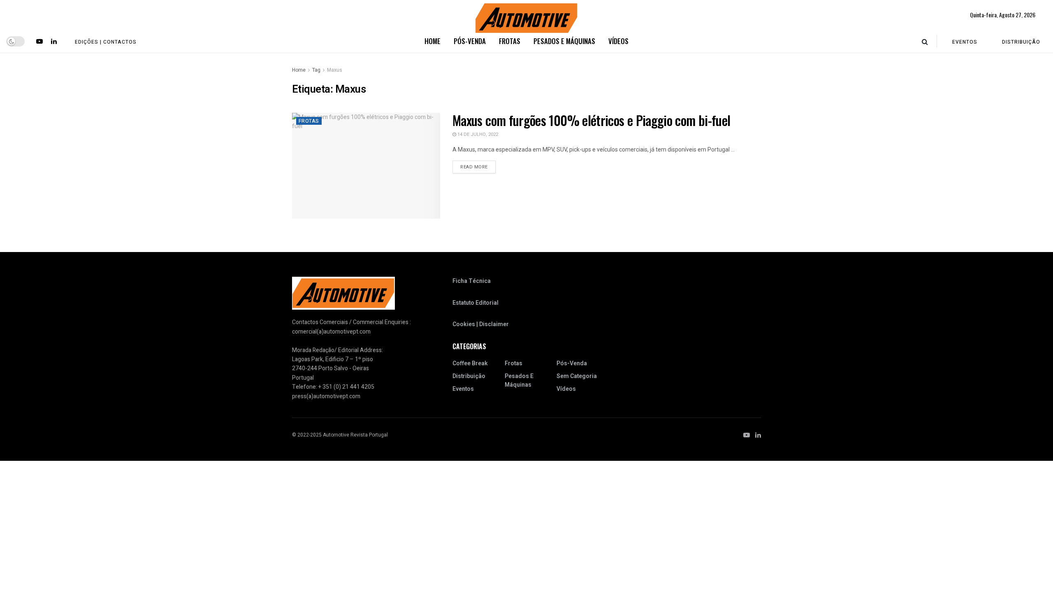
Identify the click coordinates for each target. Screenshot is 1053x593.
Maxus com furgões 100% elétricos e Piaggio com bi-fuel (591, 120)
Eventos (964, 42)
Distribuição (1021, 42)
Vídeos (618, 41)
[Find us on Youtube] (39, 41)
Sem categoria (577, 376)
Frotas (509, 41)
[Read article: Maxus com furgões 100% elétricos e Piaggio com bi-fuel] (366, 166)
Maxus (334, 70)
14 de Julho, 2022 (477, 134)
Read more (478, 166)
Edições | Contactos (106, 42)
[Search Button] (925, 41)
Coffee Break (470, 363)
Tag (316, 70)
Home (432, 41)
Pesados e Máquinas (564, 41)
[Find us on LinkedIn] (54, 41)
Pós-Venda (470, 41)
